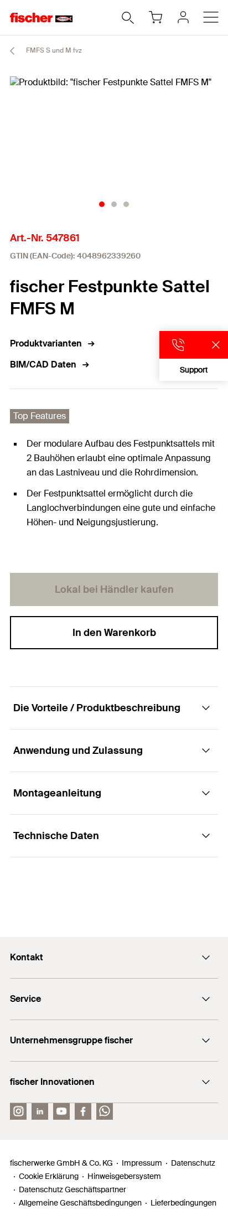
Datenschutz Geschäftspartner (72, 1189)
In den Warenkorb (114, 632)
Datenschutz (193, 1163)
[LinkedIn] (40, 1111)
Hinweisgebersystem (124, 1176)
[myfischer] (183, 17)
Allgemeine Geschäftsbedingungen (80, 1203)
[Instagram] (18, 1111)
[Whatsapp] (104, 1111)
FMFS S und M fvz (53, 50)
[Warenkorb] (155, 17)
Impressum (142, 1163)
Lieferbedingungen (183, 1203)
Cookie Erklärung (49, 1176)
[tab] (102, 204)
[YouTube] (61, 1111)
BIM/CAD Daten (43, 364)
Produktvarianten (46, 343)
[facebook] (83, 1111)
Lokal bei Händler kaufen (114, 589)
